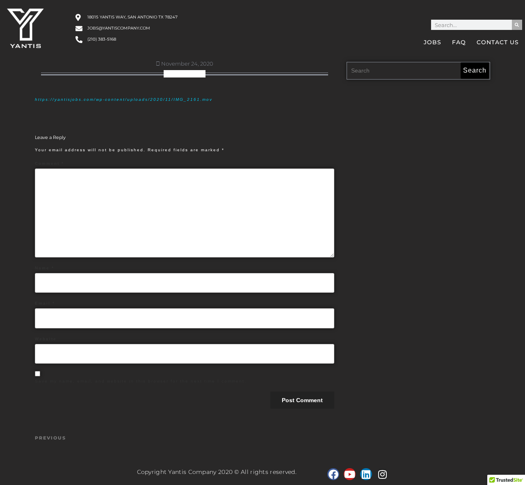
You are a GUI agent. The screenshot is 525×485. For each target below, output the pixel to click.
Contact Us (498, 42)
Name (44, 268)
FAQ (459, 42)
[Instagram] (382, 474)
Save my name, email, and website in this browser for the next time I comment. (141, 381)
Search (474, 70)
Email (45, 303)
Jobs (432, 42)
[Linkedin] (366, 474)
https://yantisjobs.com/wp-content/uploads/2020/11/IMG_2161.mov (123, 99)
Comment (49, 163)
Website (46, 339)
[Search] (517, 25)
